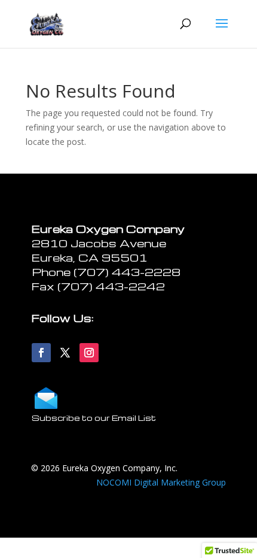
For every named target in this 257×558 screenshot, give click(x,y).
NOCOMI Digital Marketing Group (161, 482)
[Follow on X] (65, 352)
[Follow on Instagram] (89, 352)
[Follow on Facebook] (41, 352)
